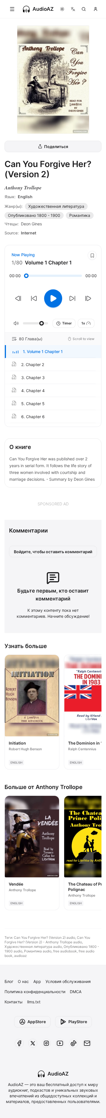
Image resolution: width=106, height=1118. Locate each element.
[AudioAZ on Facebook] (19, 1043)
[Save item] (92, 255)
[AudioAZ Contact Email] (87, 1043)
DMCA (75, 991)
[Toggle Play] (53, 298)
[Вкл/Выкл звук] (16, 323)
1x (83, 323)
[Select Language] (73, 9)
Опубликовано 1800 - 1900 (34, 215)
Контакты (14, 1001)
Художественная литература (56, 206)
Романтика (79, 215)
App (37, 981)
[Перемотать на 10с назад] (34, 298)
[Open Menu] (12, 9)
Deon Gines (31, 223)
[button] (53, 351)
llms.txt (33, 1001)
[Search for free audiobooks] (84, 9)
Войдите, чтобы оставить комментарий (53, 551)
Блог (9, 981)
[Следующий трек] (88, 298)
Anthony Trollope (23, 187)
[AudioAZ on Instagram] (46, 1043)
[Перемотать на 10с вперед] (72, 298)
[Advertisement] (53, 504)
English (25, 196)
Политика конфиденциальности (35, 991)
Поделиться (56, 146)
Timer (67, 323)
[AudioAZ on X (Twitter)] (32, 1043)
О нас (23, 981)
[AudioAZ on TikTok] (73, 1043)
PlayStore (77, 1021)
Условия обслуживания (68, 981)
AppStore (36, 1021)
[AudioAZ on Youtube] (59, 1043)
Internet (28, 232)
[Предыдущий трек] (18, 298)
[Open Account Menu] (95, 9)
